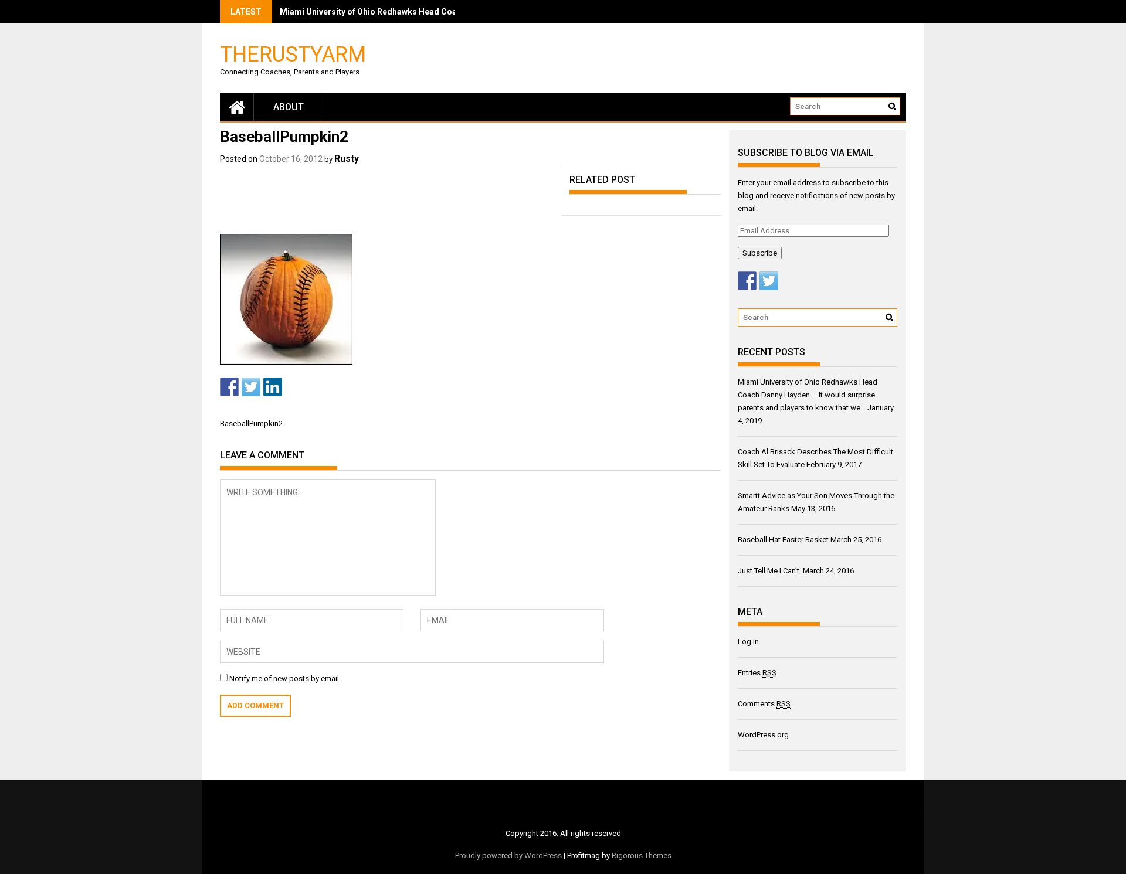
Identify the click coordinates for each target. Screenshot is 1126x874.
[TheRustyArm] (237, 107)
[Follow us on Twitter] (768, 280)
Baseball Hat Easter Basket (783, 539)
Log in (748, 641)
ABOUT (288, 107)
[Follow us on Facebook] (747, 280)
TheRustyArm (293, 53)
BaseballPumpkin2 (251, 423)
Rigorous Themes (641, 855)
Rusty (346, 158)
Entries (757, 672)
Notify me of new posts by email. (285, 678)
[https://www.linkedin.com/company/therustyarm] (272, 387)
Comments (764, 703)
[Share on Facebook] (229, 387)
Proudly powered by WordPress (508, 855)
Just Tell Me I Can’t (769, 570)
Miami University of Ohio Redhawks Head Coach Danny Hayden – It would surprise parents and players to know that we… (807, 395)
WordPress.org (763, 734)
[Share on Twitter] (251, 387)
